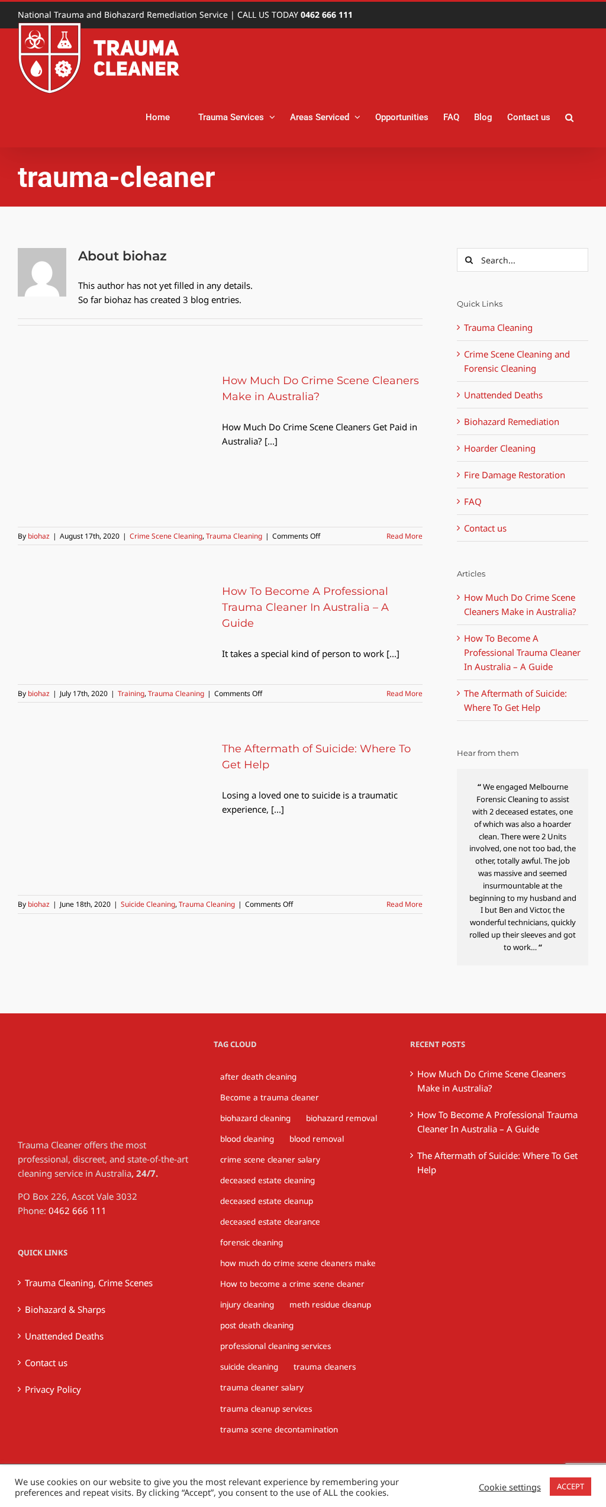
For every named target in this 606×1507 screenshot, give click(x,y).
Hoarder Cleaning (500, 448)
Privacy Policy (53, 1389)
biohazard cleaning (255, 1118)
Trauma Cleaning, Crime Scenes (89, 1283)
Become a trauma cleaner (269, 1097)
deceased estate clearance (270, 1221)
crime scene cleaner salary (270, 1159)
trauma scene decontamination (279, 1429)
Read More (404, 536)
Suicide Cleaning (148, 904)
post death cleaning (257, 1325)
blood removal (316, 1139)
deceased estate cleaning (267, 1180)
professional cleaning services (275, 1346)
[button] (569, 117)
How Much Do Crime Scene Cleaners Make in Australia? (491, 1081)
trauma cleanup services (266, 1408)
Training (131, 693)
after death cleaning (258, 1076)
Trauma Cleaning (234, 536)
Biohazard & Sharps (65, 1309)
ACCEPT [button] (570, 1486)
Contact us (485, 528)
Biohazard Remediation (511, 421)
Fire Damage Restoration (514, 475)
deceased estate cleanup (266, 1201)
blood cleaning (247, 1139)
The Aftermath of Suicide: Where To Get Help (497, 1162)
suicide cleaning (249, 1366)
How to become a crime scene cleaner (292, 1284)
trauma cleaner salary (262, 1387)
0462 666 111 (327, 14)
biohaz (39, 536)
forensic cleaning (251, 1242)
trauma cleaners (325, 1366)
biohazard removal (341, 1118)
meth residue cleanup (330, 1304)
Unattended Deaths (503, 395)
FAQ (473, 501)
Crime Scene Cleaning (166, 536)
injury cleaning (247, 1304)
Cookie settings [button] (510, 1487)
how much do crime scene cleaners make (298, 1263)
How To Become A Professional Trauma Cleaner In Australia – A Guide (305, 607)
